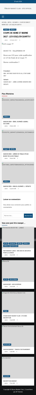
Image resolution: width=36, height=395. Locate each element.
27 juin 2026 (12, 383)
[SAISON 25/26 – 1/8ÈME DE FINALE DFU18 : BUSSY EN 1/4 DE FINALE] (18, 140)
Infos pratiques (13, 279)
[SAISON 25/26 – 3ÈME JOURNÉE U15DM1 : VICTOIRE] (18, 108)
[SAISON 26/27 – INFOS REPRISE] (18, 271)
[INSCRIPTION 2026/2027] (18, 367)
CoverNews (29, 389)
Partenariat (12, 243)
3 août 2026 (12, 351)
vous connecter (16, 205)
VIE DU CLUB (14, 246)
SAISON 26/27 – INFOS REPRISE (12, 284)
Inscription (6, 376)
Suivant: (18, 81)
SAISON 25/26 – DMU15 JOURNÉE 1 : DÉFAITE (17, 186)
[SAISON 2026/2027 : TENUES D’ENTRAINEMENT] (18, 336)
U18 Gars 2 (6, 246)
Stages (5, 311)
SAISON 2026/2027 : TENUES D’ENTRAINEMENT (16, 349)
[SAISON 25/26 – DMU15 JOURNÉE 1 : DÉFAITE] (18, 173)
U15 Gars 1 (13, 29)
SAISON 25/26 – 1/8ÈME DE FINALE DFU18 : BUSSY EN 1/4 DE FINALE (16, 155)
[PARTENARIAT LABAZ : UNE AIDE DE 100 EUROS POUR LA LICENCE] (18, 237)
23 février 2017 (13, 40)
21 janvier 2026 (13, 188)
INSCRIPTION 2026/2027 (10, 381)
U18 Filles (13, 149)
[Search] (33, 16)
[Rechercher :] (13, 216)
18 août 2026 (12, 255)
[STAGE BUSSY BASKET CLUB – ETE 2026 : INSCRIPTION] (18, 302)
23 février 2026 (13, 126)
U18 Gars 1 (26, 243)
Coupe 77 (6, 29)
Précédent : (17, 73)
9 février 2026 (12, 158)
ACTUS (5, 243)
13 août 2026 (12, 320)
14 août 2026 (12, 286)
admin (6, 40)
